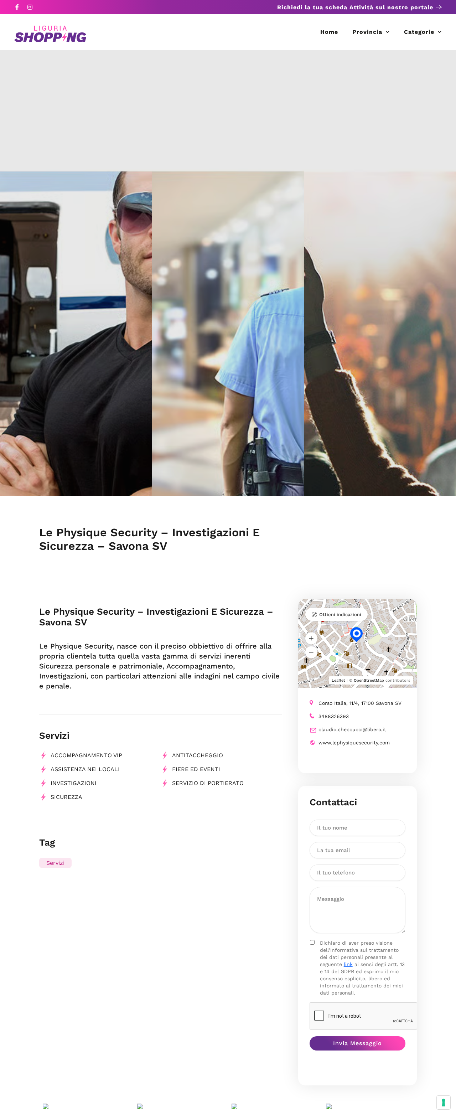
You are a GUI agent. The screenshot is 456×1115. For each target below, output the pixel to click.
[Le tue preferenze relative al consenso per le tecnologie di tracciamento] (443, 1102)
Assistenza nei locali (85, 769)
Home (329, 32)
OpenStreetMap (369, 680)
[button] (311, 638)
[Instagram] (30, 7)
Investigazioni (74, 783)
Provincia (367, 32)
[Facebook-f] (17, 7)
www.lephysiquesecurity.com (354, 742)
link (348, 964)
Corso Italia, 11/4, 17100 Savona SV (359, 703)
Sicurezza (66, 797)
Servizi (55, 863)
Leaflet (338, 680)
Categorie (419, 32)
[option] (76, 273)
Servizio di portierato (208, 783)
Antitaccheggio (197, 755)
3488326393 (333, 716)
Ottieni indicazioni (340, 614)
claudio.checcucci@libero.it (352, 729)
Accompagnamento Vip (86, 755)
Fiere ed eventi (196, 769)
